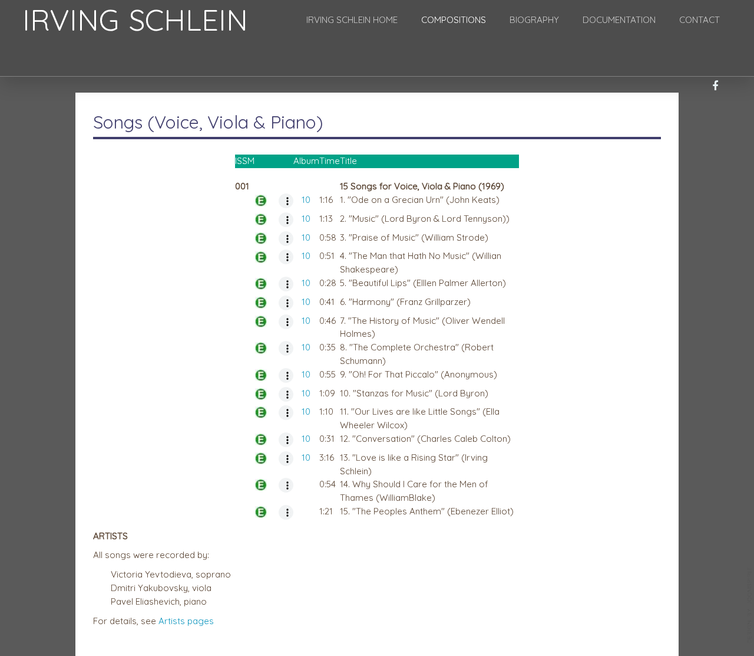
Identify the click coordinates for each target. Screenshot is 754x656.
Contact (699, 19)
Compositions (453, 19)
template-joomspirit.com (750, 606)
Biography (534, 19)
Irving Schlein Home (352, 19)
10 (306, 199)
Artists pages (186, 621)
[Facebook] (715, 86)
